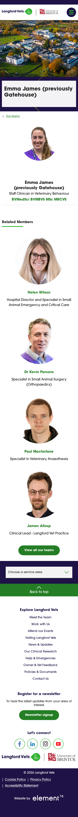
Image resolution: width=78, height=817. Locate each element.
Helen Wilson (39, 292)
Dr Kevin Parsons (39, 372)
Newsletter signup (39, 715)
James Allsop (39, 526)
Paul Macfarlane (39, 452)
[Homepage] (17, 14)
